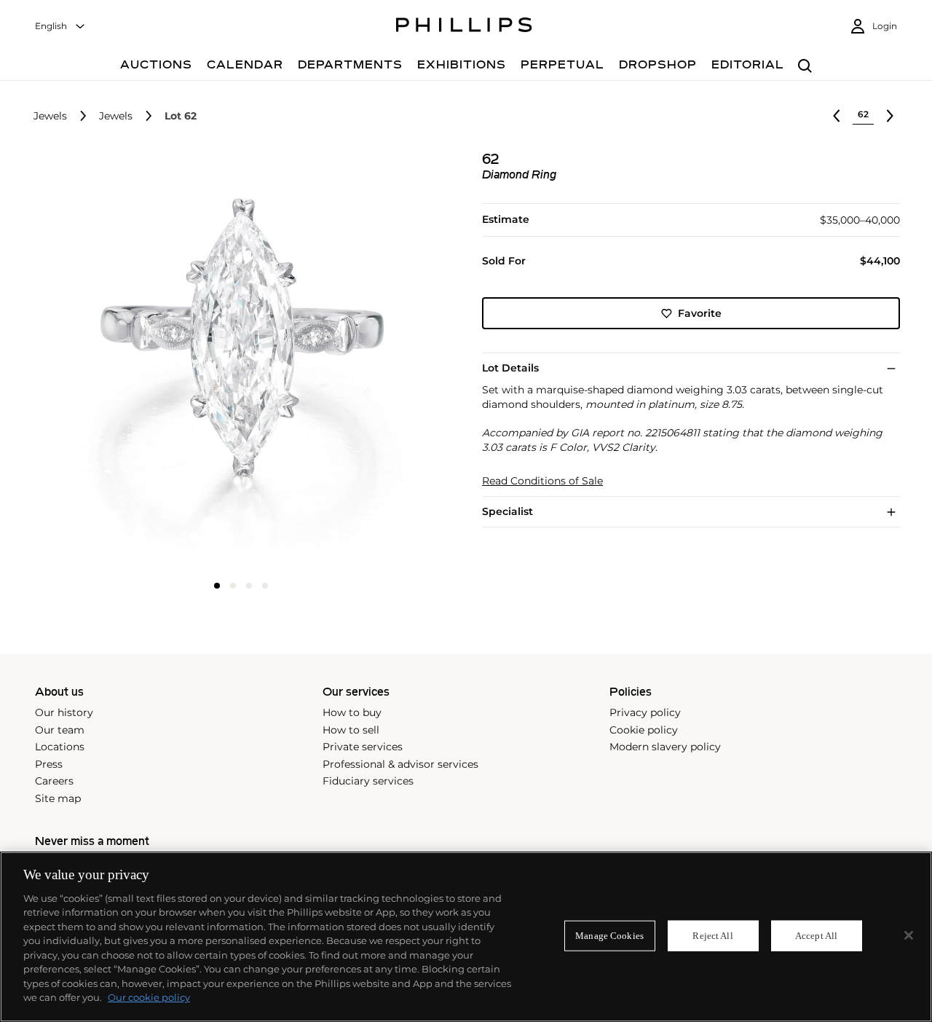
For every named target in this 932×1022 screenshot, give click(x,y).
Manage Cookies (609, 935)
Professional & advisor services (400, 764)
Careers (54, 780)
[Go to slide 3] (249, 585)
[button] (236, 361)
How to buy (352, 712)
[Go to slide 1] (217, 585)
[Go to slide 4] (265, 585)
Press (49, 764)
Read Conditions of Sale (542, 481)
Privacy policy (645, 712)
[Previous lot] (836, 116)
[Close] (909, 935)
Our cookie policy (149, 997)
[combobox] (60, 26)
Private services (363, 746)
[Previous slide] (101, 362)
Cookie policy (643, 729)
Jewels (50, 116)
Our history (64, 712)
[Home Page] (464, 26)
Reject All (712, 935)
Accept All (816, 935)
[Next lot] (890, 116)
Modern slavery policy (665, 746)
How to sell (351, 729)
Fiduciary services (368, 780)
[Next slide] (380, 362)
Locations (59, 746)
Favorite (700, 313)
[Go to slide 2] (233, 585)
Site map (58, 798)
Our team (59, 729)
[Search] (804, 66)
